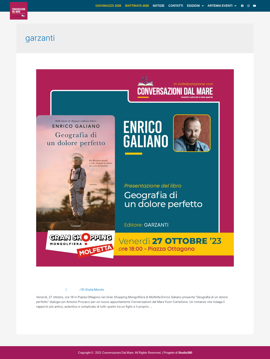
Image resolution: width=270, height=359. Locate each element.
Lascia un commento (50, 289)
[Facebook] (242, 5)
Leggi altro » (44, 316)
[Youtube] (254, 5)
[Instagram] (248, 5)
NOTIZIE (73, 289)
